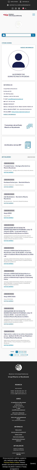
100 (25, 351)
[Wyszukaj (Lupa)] (33, 35)
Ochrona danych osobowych (18, 432)
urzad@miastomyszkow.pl (15, 99)
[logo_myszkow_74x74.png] (18, 24)
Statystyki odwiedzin (18, 436)
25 (19, 351)
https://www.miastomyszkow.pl (20, 111)
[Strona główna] (4, 35)
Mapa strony (14, 1)
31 (25, 355)
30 (22, 355)
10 (16, 351)
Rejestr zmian (18, 434)
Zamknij (33, 463)
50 (22, 351)
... (19, 355)
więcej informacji (27, 47)
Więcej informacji (10, 114)
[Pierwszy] (9, 355)
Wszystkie (31, 157)
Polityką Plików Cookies (11, 462)
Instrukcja (25, 1)
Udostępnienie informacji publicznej (18, 440)
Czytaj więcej (8, 172)
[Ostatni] (27, 355)
